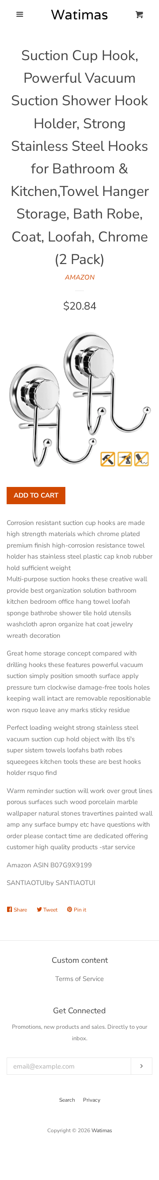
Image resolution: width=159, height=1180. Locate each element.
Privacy (91, 1099)
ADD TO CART (36, 495)
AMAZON (80, 277)
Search (67, 1099)
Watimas (101, 1130)
